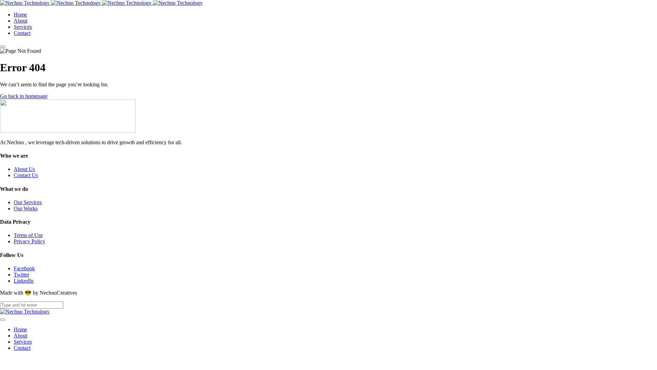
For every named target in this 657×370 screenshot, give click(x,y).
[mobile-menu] (2, 47)
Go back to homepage (24, 96)
